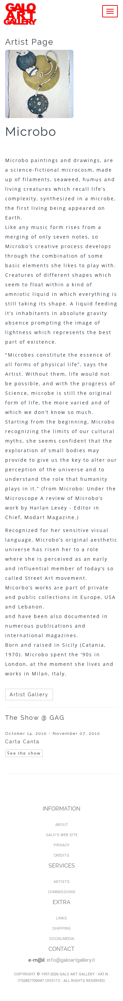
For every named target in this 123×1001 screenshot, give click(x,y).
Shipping (61, 928)
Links (61, 918)
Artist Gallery (29, 694)
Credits (61, 855)
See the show (24, 753)
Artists (62, 882)
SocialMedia (61, 938)
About (61, 825)
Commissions (62, 892)
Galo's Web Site (62, 835)
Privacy (61, 845)
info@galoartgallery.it (71, 960)
